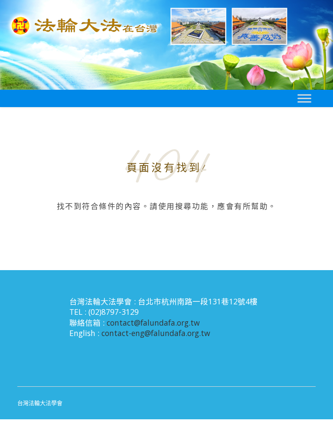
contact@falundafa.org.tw (153, 322)
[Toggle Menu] (304, 98)
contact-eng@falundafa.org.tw (155, 333)
